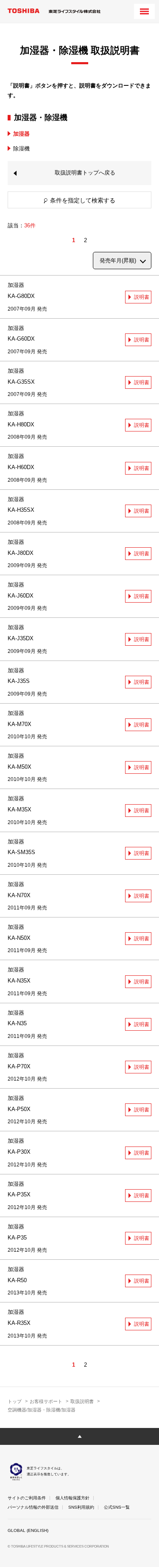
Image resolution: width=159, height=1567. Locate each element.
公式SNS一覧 (117, 1507)
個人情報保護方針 (72, 1498)
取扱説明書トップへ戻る (85, 172)
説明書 (141, 297)
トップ (15, 1401)
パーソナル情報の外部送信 (33, 1507)
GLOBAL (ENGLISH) (28, 1530)
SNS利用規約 (81, 1507)
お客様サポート (46, 1401)
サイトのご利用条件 (27, 1498)
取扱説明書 (82, 1401)
